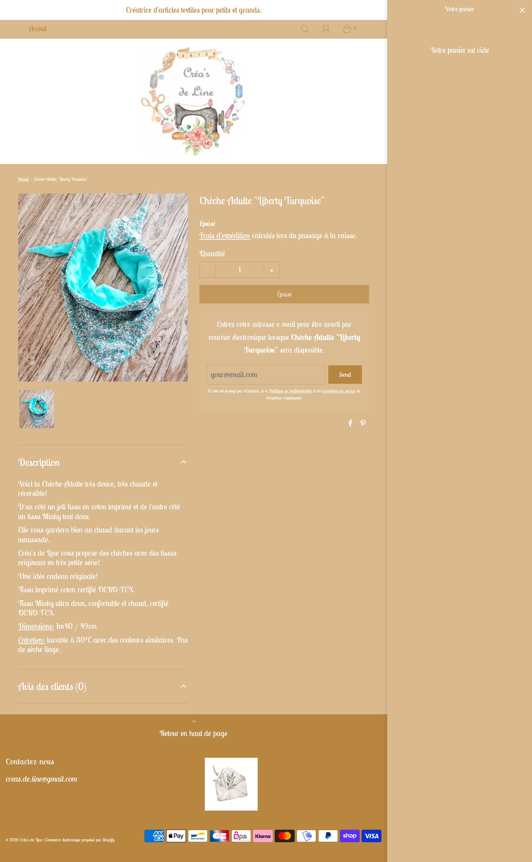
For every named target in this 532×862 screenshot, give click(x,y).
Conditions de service (338, 391)
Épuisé (284, 294)
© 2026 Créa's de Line (24, 839)
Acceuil (38, 28)
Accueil (23, 179)
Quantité (212, 253)
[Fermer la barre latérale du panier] (522, 10)
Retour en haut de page (194, 733)
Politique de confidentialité (290, 391)
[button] (36, 409)
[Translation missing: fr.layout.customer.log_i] (326, 29)
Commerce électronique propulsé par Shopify (79, 839)
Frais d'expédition (224, 235)
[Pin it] (361, 422)
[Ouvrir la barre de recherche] (305, 29)
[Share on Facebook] (349, 422)
